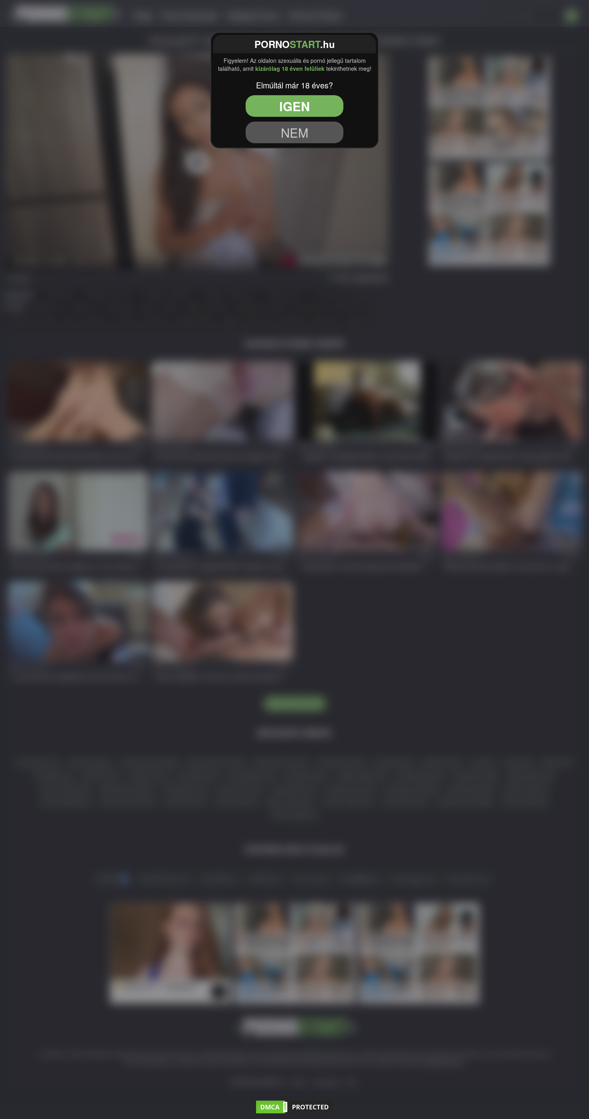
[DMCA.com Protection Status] (294, 1106)
